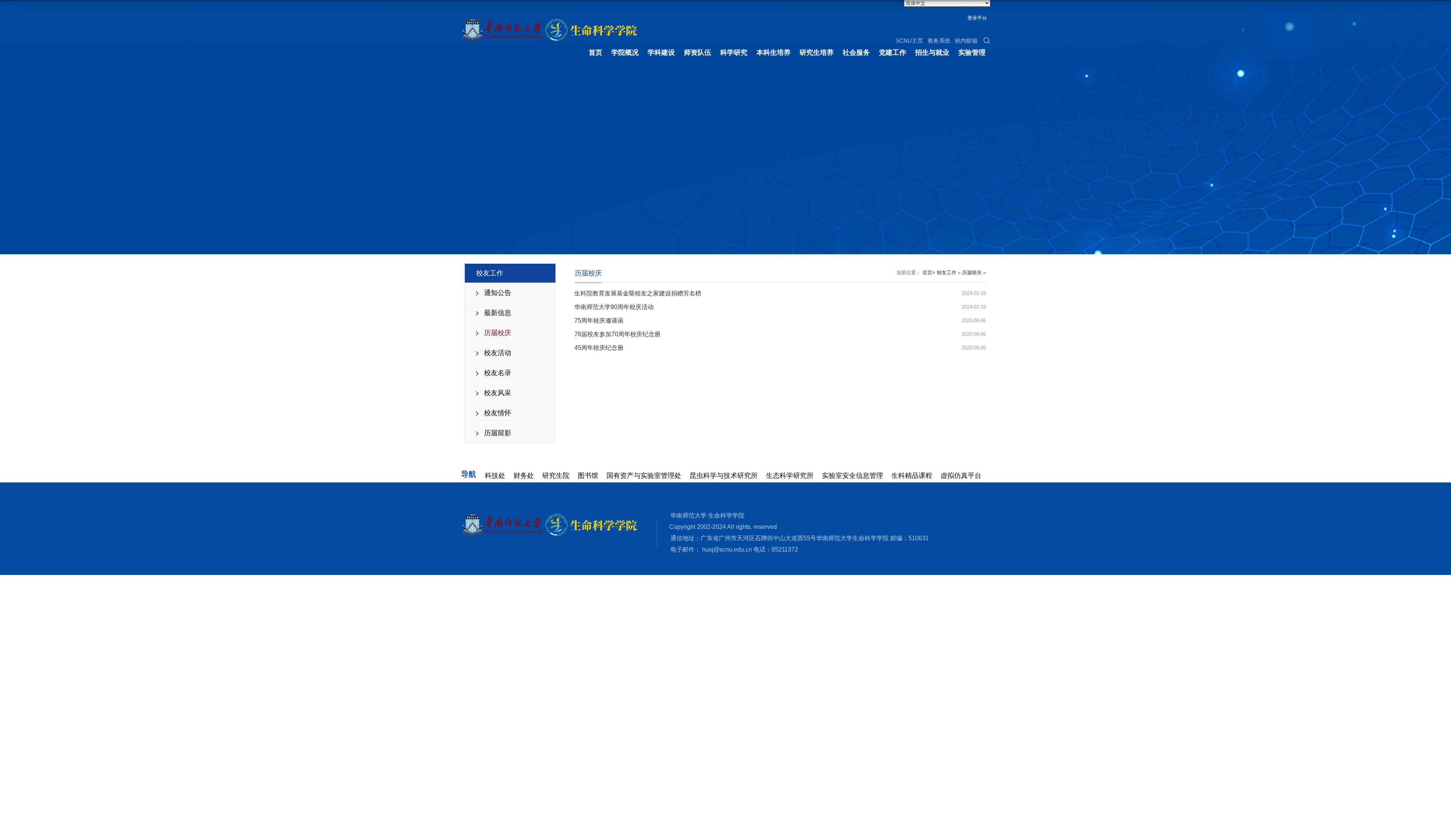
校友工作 (946, 272)
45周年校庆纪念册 (598, 348)
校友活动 (497, 353)
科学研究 (733, 52)
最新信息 (497, 313)
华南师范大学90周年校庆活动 (614, 307)
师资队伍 (697, 52)
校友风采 (497, 393)
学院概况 (625, 52)
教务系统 (939, 40)
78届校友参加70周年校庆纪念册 (617, 334)
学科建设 (661, 52)
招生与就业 (932, 52)
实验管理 (971, 52)
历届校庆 (497, 333)
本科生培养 (773, 52)
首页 (595, 52)
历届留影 (497, 433)
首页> (928, 272)
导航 (468, 474)
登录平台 (977, 18)
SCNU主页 (909, 40)
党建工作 (892, 52)
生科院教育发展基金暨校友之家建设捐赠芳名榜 (637, 293)
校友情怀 (497, 413)
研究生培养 (817, 52)
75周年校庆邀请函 (598, 320)
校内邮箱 (966, 40)
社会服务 (856, 52)
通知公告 (497, 293)
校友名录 (497, 373)
